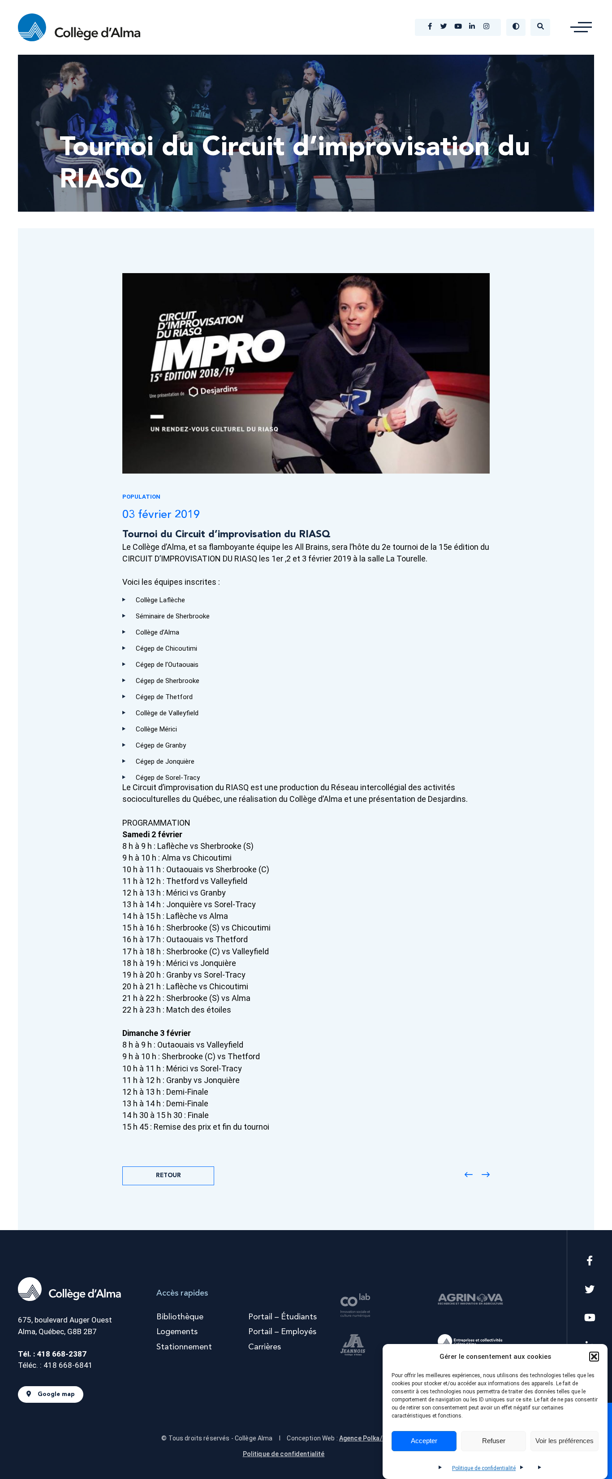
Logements (177, 1332)
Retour (168, 1176)
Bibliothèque (179, 1317)
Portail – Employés (282, 1332)
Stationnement (184, 1347)
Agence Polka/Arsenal (372, 1438)
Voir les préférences (564, 1441)
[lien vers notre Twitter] (444, 27)
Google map (56, 1394)
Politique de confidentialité (484, 1468)
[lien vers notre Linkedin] (472, 27)
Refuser (493, 1441)
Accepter (424, 1441)
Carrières (264, 1347)
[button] (594, 1356)
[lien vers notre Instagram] (486, 27)
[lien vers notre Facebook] (430, 27)
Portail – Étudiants (282, 1317)
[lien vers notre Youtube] (458, 27)
